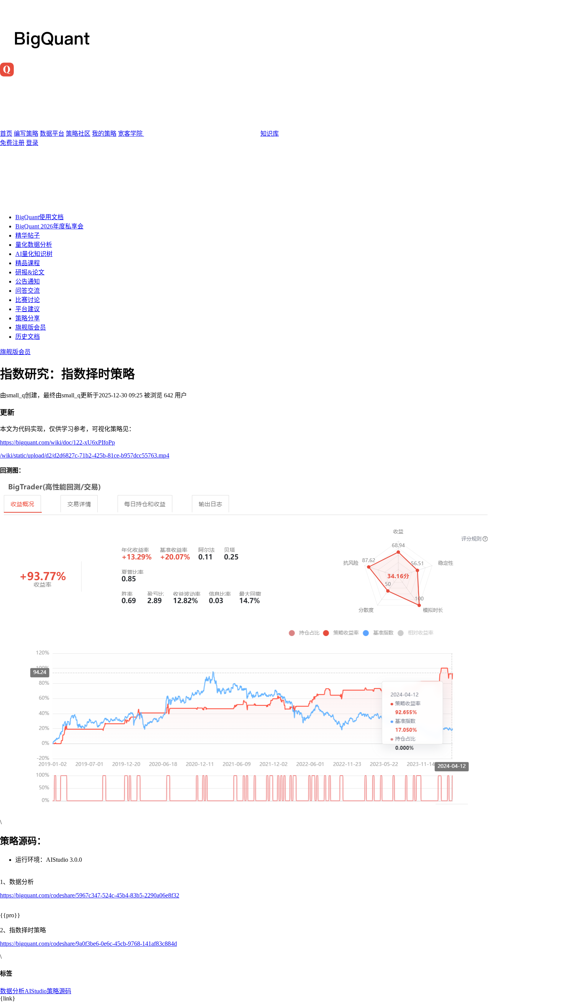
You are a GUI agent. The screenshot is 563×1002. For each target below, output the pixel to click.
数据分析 (12, 991)
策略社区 (78, 133)
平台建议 (27, 309)
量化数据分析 (33, 244)
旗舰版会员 (30, 327)
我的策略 (104, 133)
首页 (6, 133)
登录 (32, 142)
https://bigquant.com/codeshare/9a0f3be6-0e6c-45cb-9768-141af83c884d (88, 943)
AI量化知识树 (33, 254)
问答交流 (27, 290)
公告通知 (27, 281)
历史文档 (27, 336)
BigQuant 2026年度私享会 (49, 226)
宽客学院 (131, 133)
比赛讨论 (27, 300)
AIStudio (36, 991)
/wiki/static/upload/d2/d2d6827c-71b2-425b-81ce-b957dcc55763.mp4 (84, 455)
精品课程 (27, 263)
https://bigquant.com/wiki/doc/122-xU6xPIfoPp (57, 442)
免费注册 (12, 142)
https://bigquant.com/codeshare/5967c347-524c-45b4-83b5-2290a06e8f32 (89, 895)
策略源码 (59, 991)
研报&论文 (29, 272)
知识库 (269, 133)
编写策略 (26, 133)
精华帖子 (27, 235)
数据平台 (52, 133)
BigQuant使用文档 (39, 217)
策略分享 (27, 318)
